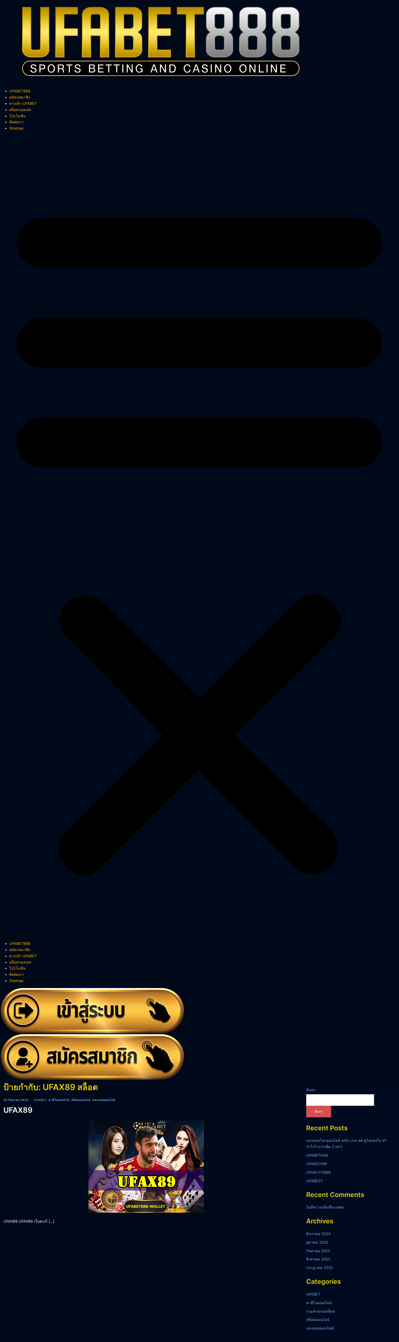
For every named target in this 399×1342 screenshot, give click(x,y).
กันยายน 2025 (318, 1250)
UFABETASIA (317, 1155)
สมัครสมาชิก (19, 97)
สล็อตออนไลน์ (80, 1100)
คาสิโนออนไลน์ (58, 1100)
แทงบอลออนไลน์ (103, 1100)
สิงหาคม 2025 (318, 1259)
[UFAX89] (146, 1166)
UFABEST (314, 1181)
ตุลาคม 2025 (317, 1242)
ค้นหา (311, 1090)
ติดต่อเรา (16, 122)
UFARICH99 (316, 1163)
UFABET (40, 1100)
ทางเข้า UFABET (23, 103)
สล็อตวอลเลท (20, 109)
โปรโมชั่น (17, 116)
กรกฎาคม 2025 (319, 1267)
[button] (199, 536)
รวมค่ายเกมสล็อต (320, 1311)
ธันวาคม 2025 (318, 1233)
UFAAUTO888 (318, 1172)
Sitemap (16, 128)
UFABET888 (19, 91)
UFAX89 (18, 1110)
